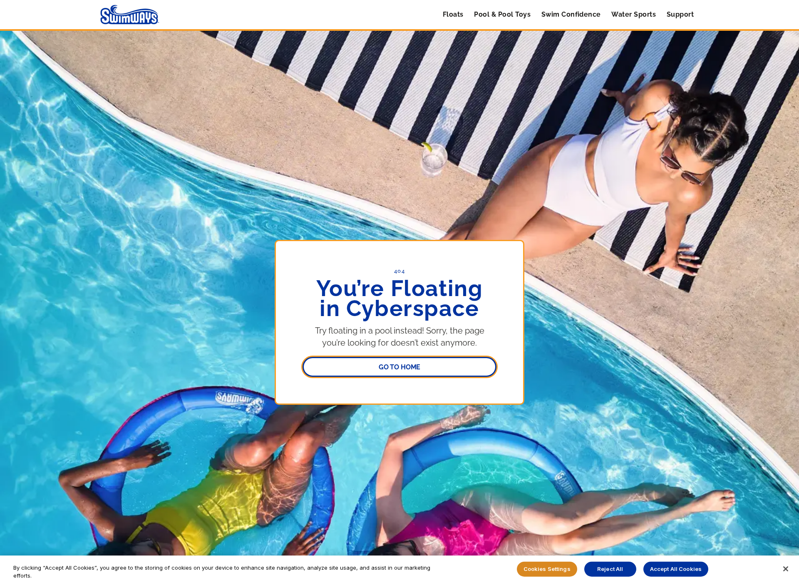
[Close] (786, 569)
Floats (453, 14)
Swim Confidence (571, 14)
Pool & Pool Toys (502, 14)
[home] (129, 14)
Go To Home (399, 367)
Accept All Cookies (676, 569)
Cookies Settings (547, 569)
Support (680, 14)
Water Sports (633, 14)
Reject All (610, 569)
